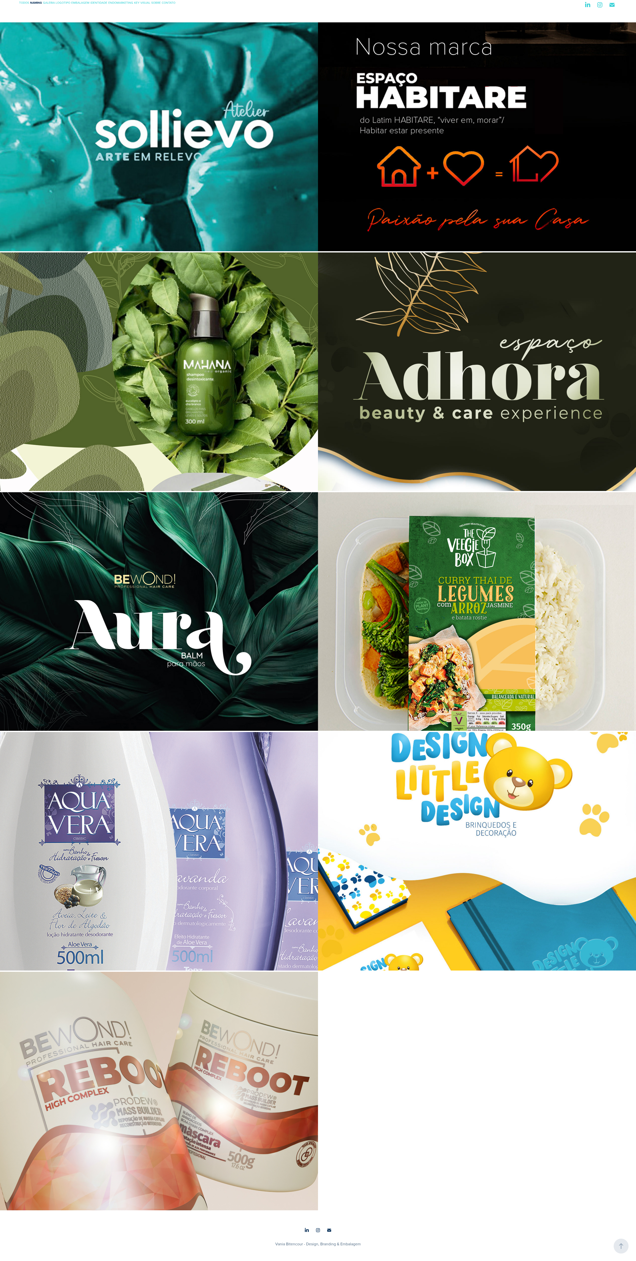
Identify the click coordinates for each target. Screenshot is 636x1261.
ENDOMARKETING (120, 2)
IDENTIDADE (98, 2)
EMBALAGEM (80, 2)
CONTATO (168, 2)
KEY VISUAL (142, 2)
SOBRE (156, 2)
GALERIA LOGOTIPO (56, 2)
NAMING (36, 2)
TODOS (24, 2)
